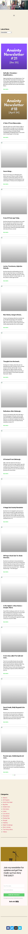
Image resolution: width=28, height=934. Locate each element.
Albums (5, 797)
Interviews (6, 809)
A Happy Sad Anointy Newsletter (13, 507)
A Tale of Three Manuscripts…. (12, 123)
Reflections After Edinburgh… (12, 411)
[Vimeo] (20, 928)
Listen (4, 811)
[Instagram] (16, 928)
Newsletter (6, 816)
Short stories (7, 827)
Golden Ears (6, 807)
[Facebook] (8, 928)
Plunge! (5, 820)
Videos (5, 832)
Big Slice (5, 804)
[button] (14, 15)
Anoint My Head (7, 802)
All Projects (6, 800)
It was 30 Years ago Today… (11, 218)
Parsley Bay (6, 818)
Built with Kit (14, 901)
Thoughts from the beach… (11, 361)
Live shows (6, 813)
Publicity (5, 822)
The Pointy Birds (8, 829)
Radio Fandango (8, 825)
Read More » (6, 89)
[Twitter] (12, 928)
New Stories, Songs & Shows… (12, 315)
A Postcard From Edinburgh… (12, 459)
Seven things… (7, 171)
